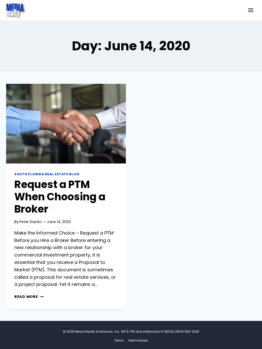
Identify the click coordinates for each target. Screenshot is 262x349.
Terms (119, 340)
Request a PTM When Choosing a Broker (59, 196)
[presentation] (66, 124)
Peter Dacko (30, 221)
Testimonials (138, 340)
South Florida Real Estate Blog (47, 174)
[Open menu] (250, 10)
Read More (28, 296)
